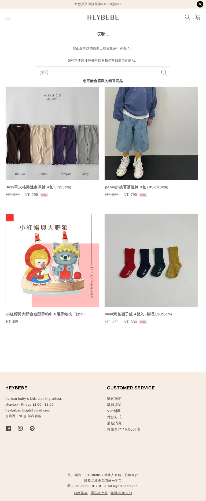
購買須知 (114, 405)
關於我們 (114, 399)
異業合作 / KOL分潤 (123, 429)
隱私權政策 (99, 493)
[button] (7, 17)
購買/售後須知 (121, 493)
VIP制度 (114, 411)
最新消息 (114, 423)
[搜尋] (164, 72)
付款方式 (114, 417)
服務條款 (81, 493)
